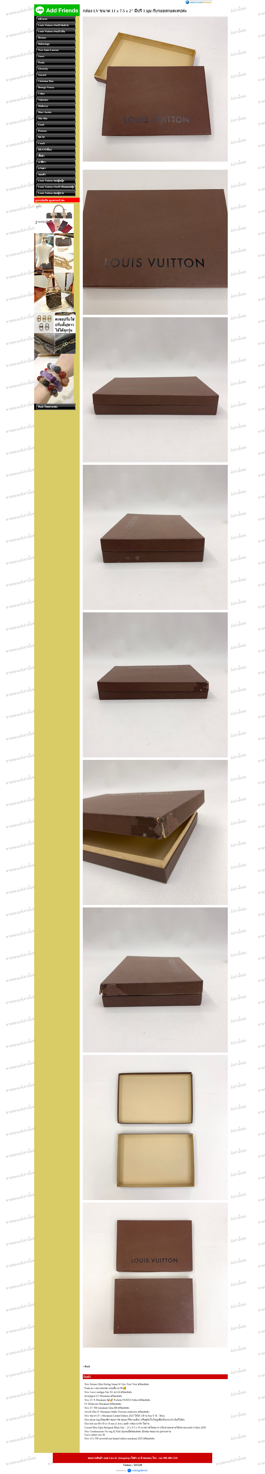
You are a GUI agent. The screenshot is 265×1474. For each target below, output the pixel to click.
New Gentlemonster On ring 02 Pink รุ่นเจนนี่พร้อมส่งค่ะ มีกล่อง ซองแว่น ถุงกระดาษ (127, 1431)
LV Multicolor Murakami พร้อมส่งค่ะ (103, 1404)
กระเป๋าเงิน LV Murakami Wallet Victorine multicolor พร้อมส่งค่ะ (116, 1411)
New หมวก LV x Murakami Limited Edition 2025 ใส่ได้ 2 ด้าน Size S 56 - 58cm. (124, 1415)
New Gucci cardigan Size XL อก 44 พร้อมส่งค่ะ (108, 1392)
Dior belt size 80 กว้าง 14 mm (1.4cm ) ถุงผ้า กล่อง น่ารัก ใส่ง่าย (116, 1423)
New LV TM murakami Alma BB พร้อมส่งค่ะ (107, 1407)
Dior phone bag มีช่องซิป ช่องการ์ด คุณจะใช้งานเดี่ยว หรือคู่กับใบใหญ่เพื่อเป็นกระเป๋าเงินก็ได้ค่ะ (134, 1419)
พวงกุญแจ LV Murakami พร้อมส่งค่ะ (103, 1396)
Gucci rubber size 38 (94, 1434)
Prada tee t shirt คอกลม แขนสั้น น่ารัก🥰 (105, 1388)
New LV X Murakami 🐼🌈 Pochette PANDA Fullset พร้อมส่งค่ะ (117, 1400)
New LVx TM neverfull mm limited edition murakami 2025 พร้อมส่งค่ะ (119, 1438)
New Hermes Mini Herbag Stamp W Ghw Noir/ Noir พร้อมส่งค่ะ (116, 1384)
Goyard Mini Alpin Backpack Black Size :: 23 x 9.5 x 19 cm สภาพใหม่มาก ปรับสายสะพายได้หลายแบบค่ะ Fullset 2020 (145, 1427)
